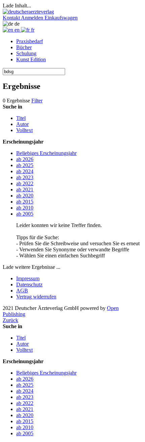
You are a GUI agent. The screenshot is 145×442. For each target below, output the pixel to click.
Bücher (24, 47)
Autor (22, 124)
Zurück (10, 320)
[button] (12, 18)
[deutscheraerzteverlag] (28, 11)
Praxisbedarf (29, 41)
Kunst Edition (31, 59)
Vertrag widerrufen (36, 296)
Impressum (27, 278)
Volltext (24, 130)
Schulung (26, 53)
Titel (21, 118)
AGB (22, 290)
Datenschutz (29, 284)
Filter (36, 100)
